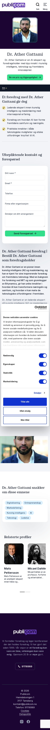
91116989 (26, 666)
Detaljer (38, 393)
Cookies (25, 710)
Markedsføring (14, 508)
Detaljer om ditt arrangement (19, 214)
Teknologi (12, 518)
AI (31, 513)
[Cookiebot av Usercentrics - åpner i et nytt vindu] (35, 307)
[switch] (43, 364)
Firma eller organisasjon (16, 203)
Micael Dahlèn (37, 568)
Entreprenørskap (33, 503)
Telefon (9, 193)
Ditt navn (10, 173)
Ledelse (25, 518)
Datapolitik (25, 714)
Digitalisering (13, 503)
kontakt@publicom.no (25, 704)
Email (8, 183)
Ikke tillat (25, 420)
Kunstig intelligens (16, 513)
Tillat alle (25, 401)
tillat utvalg (25, 411)
